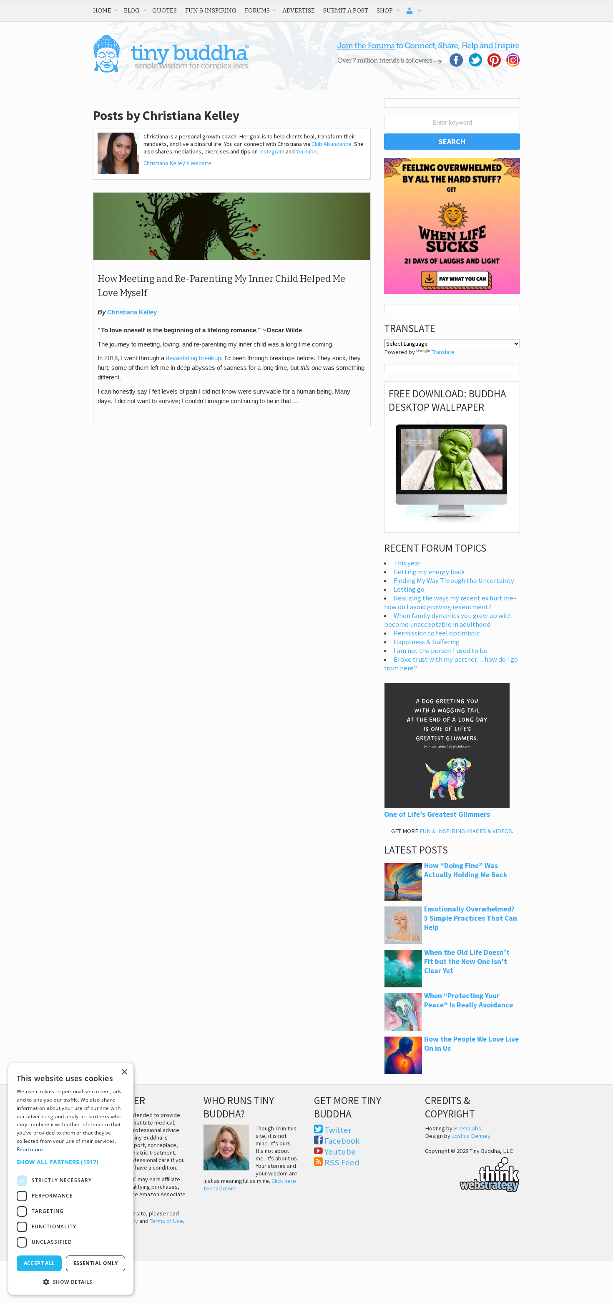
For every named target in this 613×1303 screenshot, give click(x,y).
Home (102, 10)
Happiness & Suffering (427, 642)
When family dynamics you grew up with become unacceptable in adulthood (448, 620)
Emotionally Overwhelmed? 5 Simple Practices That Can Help (470, 918)
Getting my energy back (429, 571)
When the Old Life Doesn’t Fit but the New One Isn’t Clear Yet (467, 961)
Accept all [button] (39, 1263)
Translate (443, 352)
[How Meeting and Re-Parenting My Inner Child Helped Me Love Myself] (231, 258)
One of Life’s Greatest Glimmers (437, 814)
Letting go (409, 589)
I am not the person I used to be (440, 650)
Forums (257, 10)
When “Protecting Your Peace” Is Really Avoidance (468, 1000)
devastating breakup (193, 358)
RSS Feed (341, 1162)
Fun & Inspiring (210, 10)
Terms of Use (166, 1221)
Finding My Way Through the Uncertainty (454, 580)
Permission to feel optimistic (437, 633)
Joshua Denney (471, 1136)
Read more (30, 1149)
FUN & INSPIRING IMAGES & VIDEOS (466, 831)
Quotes (164, 10)
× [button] (124, 1072)
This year (407, 563)
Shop (385, 10)
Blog (132, 10)
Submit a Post (345, 10)
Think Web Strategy (472, 1173)
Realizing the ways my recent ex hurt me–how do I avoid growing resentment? (450, 602)
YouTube (306, 151)
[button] (71, 1162)
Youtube (340, 1151)
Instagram (271, 151)
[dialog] (70, 1179)
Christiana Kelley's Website (177, 163)
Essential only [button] (95, 1263)
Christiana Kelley (132, 312)
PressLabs (467, 1128)
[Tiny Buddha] (171, 71)
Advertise (298, 10)
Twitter (338, 1130)
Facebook (342, 1140)
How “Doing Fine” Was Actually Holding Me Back (465, 870)
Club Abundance (332, 144)
